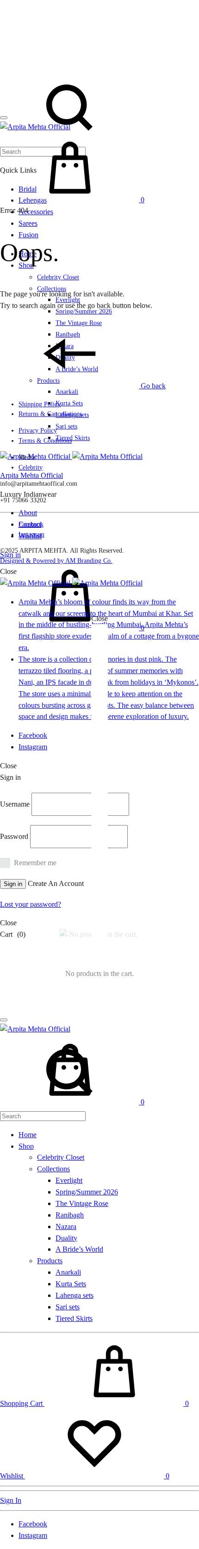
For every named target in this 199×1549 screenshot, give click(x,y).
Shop (26, 1146)
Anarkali (67, 391)
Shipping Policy (40, 404)
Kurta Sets (69, 403)
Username (15, 804)
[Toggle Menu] (3, 117)
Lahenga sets (74, 1295)
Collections (53, 1169)
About (28, 513)
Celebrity (31, 467)
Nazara (66, 1226)
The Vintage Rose (82, 1203)
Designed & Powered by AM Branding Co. (56, 560)
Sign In (10, 1500)
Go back (152, 386)
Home (28, 1135)
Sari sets (66, 426)
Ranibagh (70, 1215)
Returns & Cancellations (50, 413)
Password (14, 836)
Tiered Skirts (73, 437)
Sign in (13, 883)
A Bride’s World (79, 1249)
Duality (66, 1238)
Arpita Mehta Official (31, 475)
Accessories (36, 212)
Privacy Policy (38, 430)
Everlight (69, 1180)
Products (49, 1261)
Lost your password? (30, 904)
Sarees (28, 223)
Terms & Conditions (45, 440)
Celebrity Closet (58, 277)
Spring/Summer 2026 (87, 1192)
